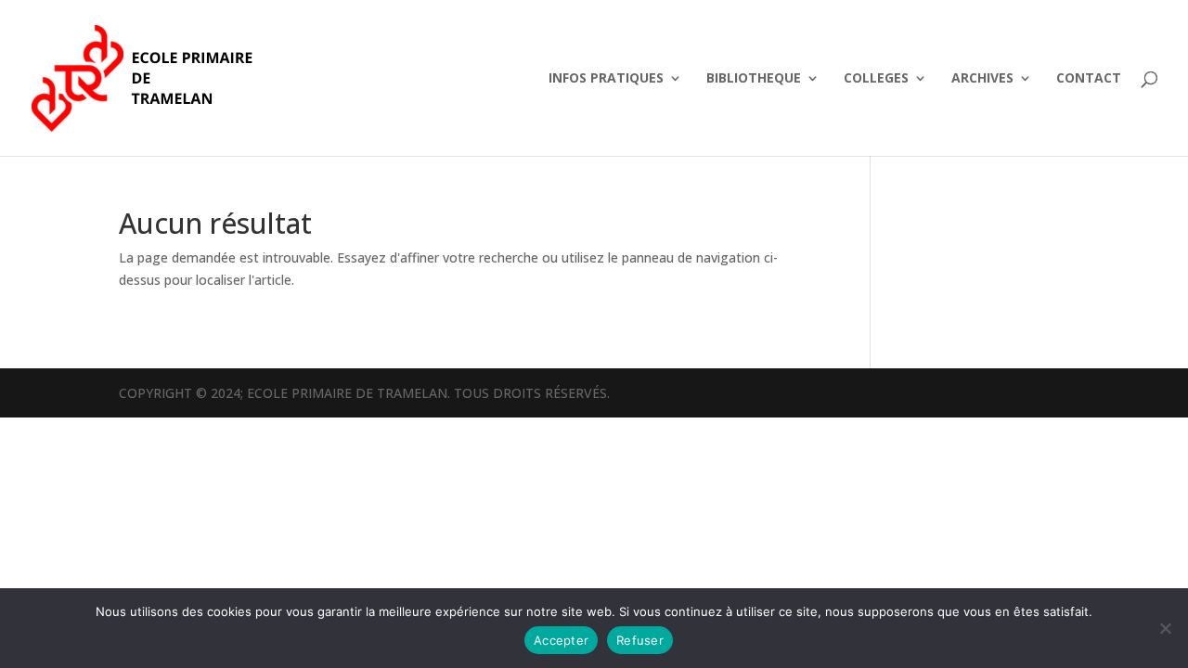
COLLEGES (876, 78)
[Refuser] (1165, 628)
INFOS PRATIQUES (606, 78)
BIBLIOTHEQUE (753, 78)
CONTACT (1088, 78)
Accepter (561, 640)
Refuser (640, 640)
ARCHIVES (982, 78)
